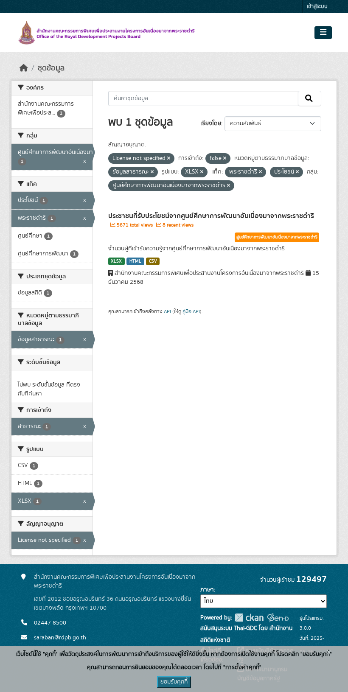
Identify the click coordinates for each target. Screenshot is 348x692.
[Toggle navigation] (323, 32)
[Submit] (309, 98)
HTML (135, 261)
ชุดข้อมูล (51, 68)
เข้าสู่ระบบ (317, 7)
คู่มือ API (191, 311)
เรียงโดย (211, 123)
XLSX (116, 261)
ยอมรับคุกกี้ (174, 682)
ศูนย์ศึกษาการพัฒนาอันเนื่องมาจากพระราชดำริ (276, 237)
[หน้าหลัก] (24, 68)
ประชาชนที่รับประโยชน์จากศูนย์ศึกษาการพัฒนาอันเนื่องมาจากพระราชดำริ (211, 215)
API (167, 311)
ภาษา (207, 590)
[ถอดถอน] (168, 158)
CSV (153, 261)
